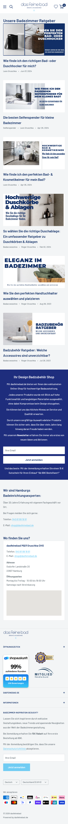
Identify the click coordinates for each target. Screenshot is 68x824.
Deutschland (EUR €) (32, 782)
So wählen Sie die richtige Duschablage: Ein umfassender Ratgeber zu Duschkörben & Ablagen (31, 236)
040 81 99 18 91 (19, 519)
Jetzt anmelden (34, 459)
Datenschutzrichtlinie (14, 748)
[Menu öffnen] (4, 7)
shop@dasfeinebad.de (22, 525)
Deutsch (8, 782)
